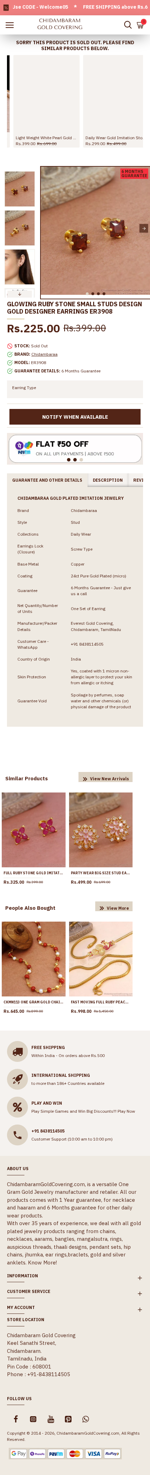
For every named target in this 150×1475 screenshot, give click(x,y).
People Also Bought (30, 908)
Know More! (42, 1262)
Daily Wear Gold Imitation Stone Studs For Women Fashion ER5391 (110, 137)
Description (108, 480)
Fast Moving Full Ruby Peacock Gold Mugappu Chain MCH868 (101, 1002)
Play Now (126, 1111)
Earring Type (24, 387)
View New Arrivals (109, 778)
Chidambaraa (44, 354)
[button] (47, 228)
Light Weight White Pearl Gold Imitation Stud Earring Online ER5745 (40, 137)
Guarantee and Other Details (47, 480)
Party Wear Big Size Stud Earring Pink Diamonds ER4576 (101, 873)
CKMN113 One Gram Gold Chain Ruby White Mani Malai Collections (33, 1002)
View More (118, 908)
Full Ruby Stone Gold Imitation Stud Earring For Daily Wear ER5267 (33, 873)
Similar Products (26, 778)
